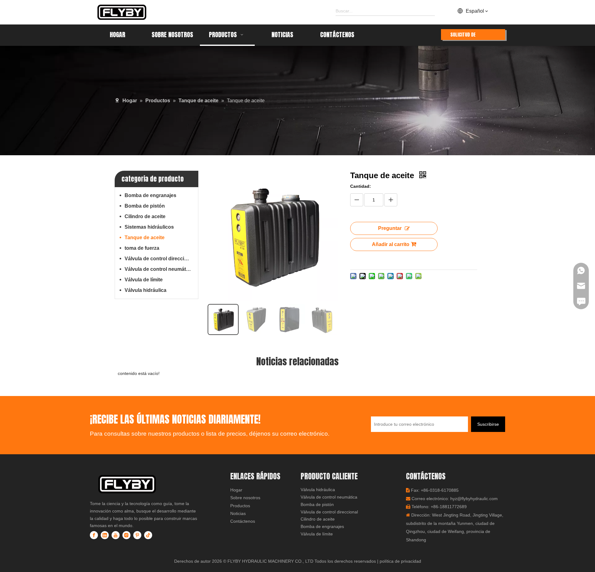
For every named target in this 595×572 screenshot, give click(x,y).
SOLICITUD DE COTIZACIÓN (463, 35)
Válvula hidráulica (145, 290)
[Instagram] (126, 535)
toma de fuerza (142, 248)
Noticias (238, 513)
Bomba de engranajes (150, 195)
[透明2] (137, 484)
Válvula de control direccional (159, 258)
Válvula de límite (144, 279)
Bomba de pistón (145, 206)
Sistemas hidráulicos (149, 227)
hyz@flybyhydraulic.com (474, 498)
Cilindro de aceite (145, 216)
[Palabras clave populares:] (430, 10)
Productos (240, 505)
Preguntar (390, 228)
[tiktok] (148, 535)
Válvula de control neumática (159, 269)
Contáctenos (242, 521)
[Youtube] (116, 535)
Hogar (236, 489)
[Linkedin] (105, 535)
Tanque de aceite (145, 237)
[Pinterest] (137, 535)
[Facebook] (94, 535)
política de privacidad (400, 561)
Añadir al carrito (390, 244)
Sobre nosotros (245, 497)
